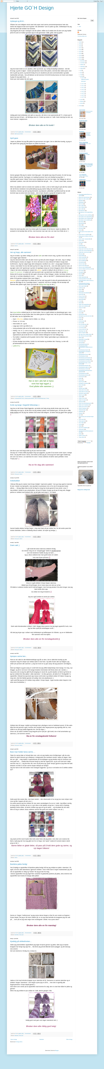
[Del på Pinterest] (40, 132)
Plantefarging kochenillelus (85, 361)
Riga (80, 386)
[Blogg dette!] (35, 132)
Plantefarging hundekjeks (84, 359)
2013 (80, 55)
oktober (82, 64)
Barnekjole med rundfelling (85, 220)
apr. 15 (83, 83)
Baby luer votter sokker (84, 199)
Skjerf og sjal (17, 133)
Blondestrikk (81, 223)
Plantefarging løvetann (84, 365)
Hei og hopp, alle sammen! (20, 252)
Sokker (21, 133)
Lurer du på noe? (82, 329)
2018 (80, 45)
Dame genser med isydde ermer (86, 231)
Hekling (80, 291)
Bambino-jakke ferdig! (18, 864)
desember (82, 60)
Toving (47, 398)
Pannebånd (81, 341)
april (81, 76)
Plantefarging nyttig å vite (84, 367)
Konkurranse (81, 321)
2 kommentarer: (28, 243)
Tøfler (80, 426)
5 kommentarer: (28, 536)
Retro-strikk (81, 385)
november (82, 62)
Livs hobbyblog (82, 174)
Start (80, 26)
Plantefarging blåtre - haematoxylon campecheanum (85, 346)
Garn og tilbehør (82, 260)
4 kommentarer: (28, 743)
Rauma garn (81, 381)
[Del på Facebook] (38, 132)
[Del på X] (37, 132)
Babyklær (16, 1035)
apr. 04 (83, 95)
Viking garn (81, 429)
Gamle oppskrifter (83, 257)
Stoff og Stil (81, 401)
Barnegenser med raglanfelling (86, 212)
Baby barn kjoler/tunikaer (84, 197)
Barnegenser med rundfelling (85, 215)
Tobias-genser (82, 421)
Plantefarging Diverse (83, 354)
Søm (80, 414)
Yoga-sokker (81, 437)
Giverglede (81, 272)
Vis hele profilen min (82, 36)
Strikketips (81, 411)
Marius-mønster (82, 332)
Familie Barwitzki (83, 120)
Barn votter (81, 209)
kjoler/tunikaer (82, 314)
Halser (80, 289)
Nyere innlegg (14, 1039)
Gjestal (80, 273)
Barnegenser (82, 210)
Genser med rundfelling (84, 267)
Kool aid (80, 322)
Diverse (16, 245)
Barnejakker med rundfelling (85, 218)
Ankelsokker (15, 481)
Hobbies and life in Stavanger (86, 164)
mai (81, 74)
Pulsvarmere (81, 376)
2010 (80, 105)
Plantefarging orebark (83, 368)
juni (81, 72)
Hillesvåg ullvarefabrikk (29, 398)
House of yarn (82, 296)
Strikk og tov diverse (83, 406)
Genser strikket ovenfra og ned (85, 268)
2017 (80, 47)
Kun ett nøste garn (83, 324)
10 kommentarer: (28, 932)
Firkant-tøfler (81, 255)
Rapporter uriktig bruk (84, 489)
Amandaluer (88, 180)
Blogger (57, 1050)
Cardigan (88, 154)
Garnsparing (81, 262)
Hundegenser (82, 297)
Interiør (80, 302)
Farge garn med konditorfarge (85, 250)
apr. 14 (83, 85)
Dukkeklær (81, 245)
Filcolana (81, 254)
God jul (80, 275)
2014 (80, 53)
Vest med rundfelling (83, 427)
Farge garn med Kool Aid (84, 252)
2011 (80, 59)
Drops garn (17, 474)
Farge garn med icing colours (85, 248)
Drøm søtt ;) (15, 545)
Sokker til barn (82, 398)
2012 (80, 57)
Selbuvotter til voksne (83, 391)
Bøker (80, 225)
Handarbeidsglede (83, 153)
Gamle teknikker (82, 259)
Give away (81, 270)
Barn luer (81, 203)
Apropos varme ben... (18, 656)
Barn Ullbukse (82, 207)
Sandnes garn (82, 388)
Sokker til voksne (82, 400)
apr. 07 (83, 89)
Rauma (80, 380)
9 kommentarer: (28, 396)
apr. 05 (83, 93)
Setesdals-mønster (83, 393)
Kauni (80, 312)
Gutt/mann (81, 287)
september (82, 66)
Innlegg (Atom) (19, 1041)
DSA (80, 244)
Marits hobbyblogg (83, 142)
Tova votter (81, 422)
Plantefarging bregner (83, 350)
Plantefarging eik (82, 356)
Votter (80, 433)
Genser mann (82, 263)
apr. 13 (83, 87)
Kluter (80, 317)
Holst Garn (81, 294)
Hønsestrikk (81, 299)
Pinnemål (81, 342)
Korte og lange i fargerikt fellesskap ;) (24, 405)
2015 (80, 51)
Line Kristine (82, 110)
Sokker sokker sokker (83, 176)
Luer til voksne (82, 326)
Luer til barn (81, 327)
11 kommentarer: (28, 647)
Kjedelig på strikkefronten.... (21, 941)
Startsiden (41, 1039)
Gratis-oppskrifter (82, 277)
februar (82, 101)
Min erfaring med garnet (84, 336)
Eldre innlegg (69, 1039)
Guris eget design (83, 286)
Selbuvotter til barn (83, 390)
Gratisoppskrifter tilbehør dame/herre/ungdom (84, 284)
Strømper (81, 413)
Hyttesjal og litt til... (17, 21)
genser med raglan (83, 265)
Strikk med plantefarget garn (40, 398)
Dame (80, 230)
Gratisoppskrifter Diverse (20, 398)
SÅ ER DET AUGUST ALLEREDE (88, 134)
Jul (79, 309)
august (81, 68)
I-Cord (80, 301)
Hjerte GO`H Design (32, 8)
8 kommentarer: (28, 131)
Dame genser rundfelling (84, 234)
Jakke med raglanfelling (84, 304)
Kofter (80, 319)
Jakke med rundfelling (84, 306)
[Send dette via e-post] (34, 132)
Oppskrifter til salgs (83, 339)
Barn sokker (81, 205)
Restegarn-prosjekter (83, 383)
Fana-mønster (82, 247)
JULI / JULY (88, 143)
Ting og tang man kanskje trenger (86, 416)
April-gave (14, 138)
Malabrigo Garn (82, 331)
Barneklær (17, 934)
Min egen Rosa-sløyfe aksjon (85, 334)
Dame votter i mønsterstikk (84, 239)
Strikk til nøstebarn (83, 408)
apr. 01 (83, 97)
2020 (80, 42)
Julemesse (81, 311)
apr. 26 (83, 77)
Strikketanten (82, 179)
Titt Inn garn (81, 419)
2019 (80, 44)
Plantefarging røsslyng (84, 375)
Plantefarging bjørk (83, 344)
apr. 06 (83, 91)
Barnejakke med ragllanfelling (85, 216)
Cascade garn (82, 226)
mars (81, 99)
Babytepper (81, 202)
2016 (80, 49)
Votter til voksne (82, 435)
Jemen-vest (81, 307)
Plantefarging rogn (83, 373)
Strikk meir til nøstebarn (84, 405)
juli (81, 70)
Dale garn (81, 228)
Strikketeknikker (82, 409)
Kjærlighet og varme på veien (85, 316)
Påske (80, 378)
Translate (88, 442)
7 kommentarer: (28, 472)
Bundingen (81, 131)
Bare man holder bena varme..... (22, 752)
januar (81, 103)
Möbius (80, 337)
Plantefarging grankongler (84, 357)
